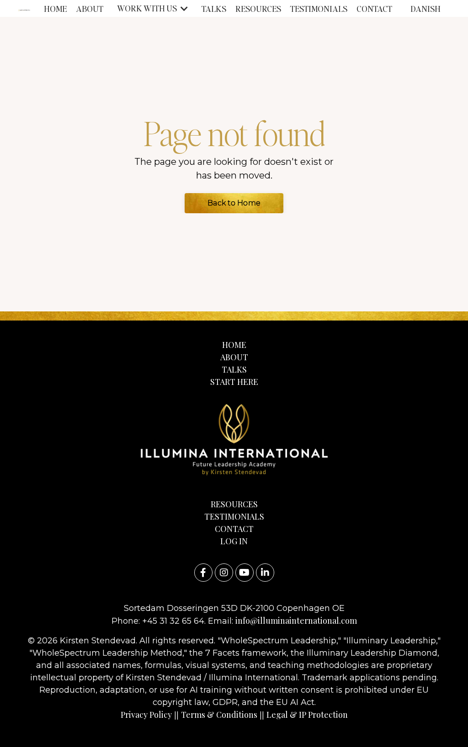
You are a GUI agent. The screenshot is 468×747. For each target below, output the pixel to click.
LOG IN (234, 541)
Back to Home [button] (234, 203)
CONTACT (374, 8)
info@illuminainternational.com (296, 620)
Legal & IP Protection (307, 714)
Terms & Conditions (219, 714)
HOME (55, 8)
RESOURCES (258, 8)
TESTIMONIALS (318, 8)
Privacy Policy (146, 714)
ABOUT (89, 8)
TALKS (214, 8)
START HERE (234, 381)
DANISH (425, 8)
